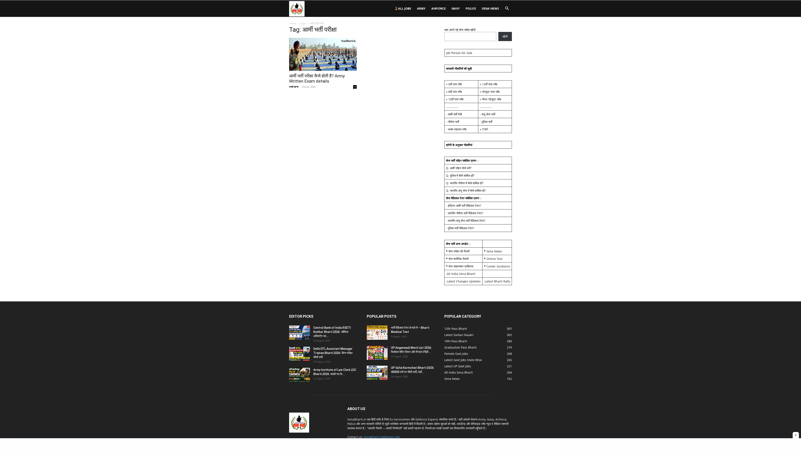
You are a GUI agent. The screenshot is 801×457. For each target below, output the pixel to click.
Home (292, 23)
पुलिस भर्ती (487, 122)
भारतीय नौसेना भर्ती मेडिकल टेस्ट (465, 213)
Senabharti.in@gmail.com (382, 437)
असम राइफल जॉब (457, 129)
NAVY (456, 8)
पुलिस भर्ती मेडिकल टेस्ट (460, 228)
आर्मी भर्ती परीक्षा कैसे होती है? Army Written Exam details (317, 78)
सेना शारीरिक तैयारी (458, 259)
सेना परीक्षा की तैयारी (459, 251)
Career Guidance (498, 266)
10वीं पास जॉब (455, 99)
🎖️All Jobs (402, 8)
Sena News (494, 251)
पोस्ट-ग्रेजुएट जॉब (491, 99)
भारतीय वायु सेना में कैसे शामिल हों (467, 191)
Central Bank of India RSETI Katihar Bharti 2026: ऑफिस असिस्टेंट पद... (332, 332)
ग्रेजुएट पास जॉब (491, 92)
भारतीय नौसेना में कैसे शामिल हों (466, 183)
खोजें (505, 36)
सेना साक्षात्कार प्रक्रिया (460, 266)
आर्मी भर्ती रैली (455, 114)
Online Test (494, 259)
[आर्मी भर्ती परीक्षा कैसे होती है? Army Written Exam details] (323, 54)
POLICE (471, 8)
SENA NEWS (490, 8)
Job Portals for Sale (459, 53)
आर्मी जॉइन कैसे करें (460, 168)
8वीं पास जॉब (455, 92)
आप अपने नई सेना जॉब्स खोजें (459, 30)
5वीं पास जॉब (455, 84)
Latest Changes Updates (464, 281)
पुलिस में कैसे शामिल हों (461, 176)
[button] (507, 9)
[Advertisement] (400, 447)
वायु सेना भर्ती (488, 114)
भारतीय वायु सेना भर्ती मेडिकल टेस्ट (466, 221)
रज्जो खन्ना (293, 86)
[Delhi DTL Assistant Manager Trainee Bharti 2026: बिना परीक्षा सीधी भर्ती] (299, 354)
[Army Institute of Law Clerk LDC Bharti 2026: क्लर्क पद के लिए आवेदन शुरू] (299, 375)
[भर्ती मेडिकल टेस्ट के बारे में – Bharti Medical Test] (377, 333)
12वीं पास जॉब (489, 84)
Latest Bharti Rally (497, 281)
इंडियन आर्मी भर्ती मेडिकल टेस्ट (464, 206)
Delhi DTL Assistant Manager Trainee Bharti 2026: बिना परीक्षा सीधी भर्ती (333, 353)
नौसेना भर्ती (453, 122)
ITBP (485, 129)
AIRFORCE (438, 8)
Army (421, 8)
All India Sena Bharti (461, 274)
